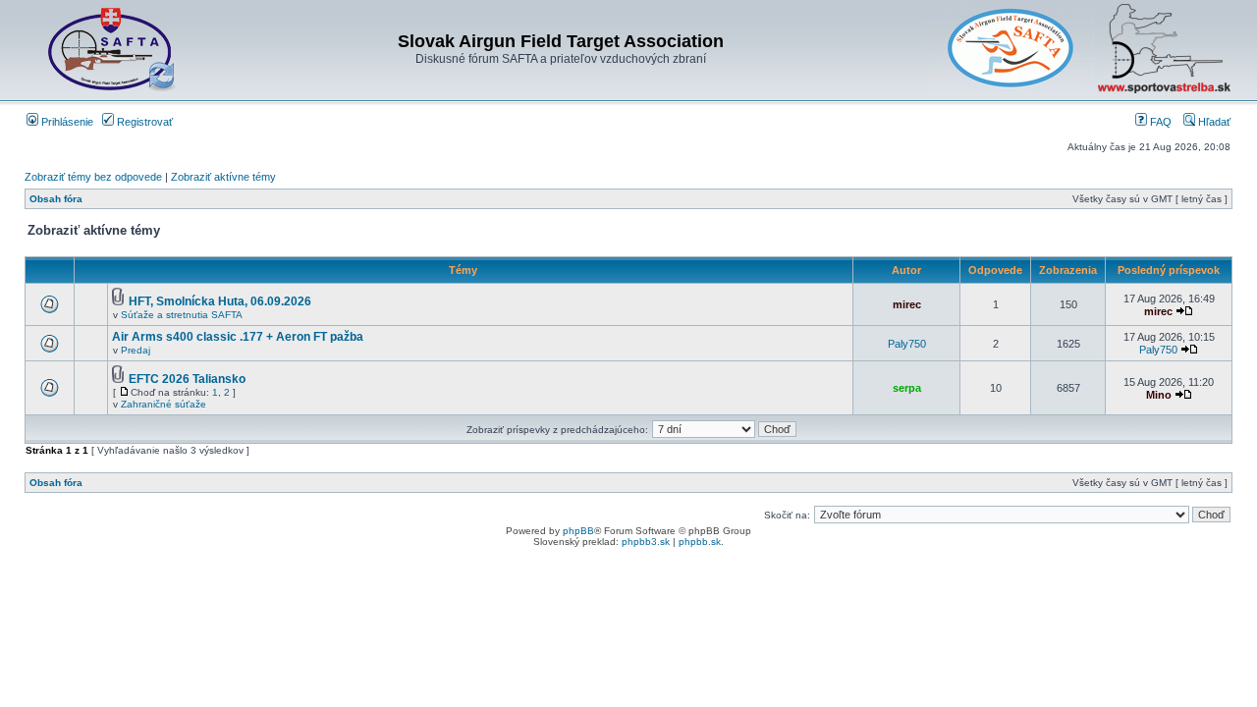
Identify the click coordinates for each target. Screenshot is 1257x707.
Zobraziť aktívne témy (223, 177)
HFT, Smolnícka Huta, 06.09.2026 (220, 301)
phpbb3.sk (646, 541)
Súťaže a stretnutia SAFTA (182, 314)
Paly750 (907, 344)
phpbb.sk (700, 541)
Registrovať (143, 122)
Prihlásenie (65, 122)
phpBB (578, 530)
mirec (907, 304)
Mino (1159, 395)
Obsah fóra (55, 198)
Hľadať (1212, 122)
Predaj (135, 350)
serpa (907, 388)
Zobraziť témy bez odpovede (93, 177)
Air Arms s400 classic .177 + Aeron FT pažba (237, 337)
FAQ (1159, 122)
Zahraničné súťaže (163, 404)
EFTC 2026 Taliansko (187, 379)
